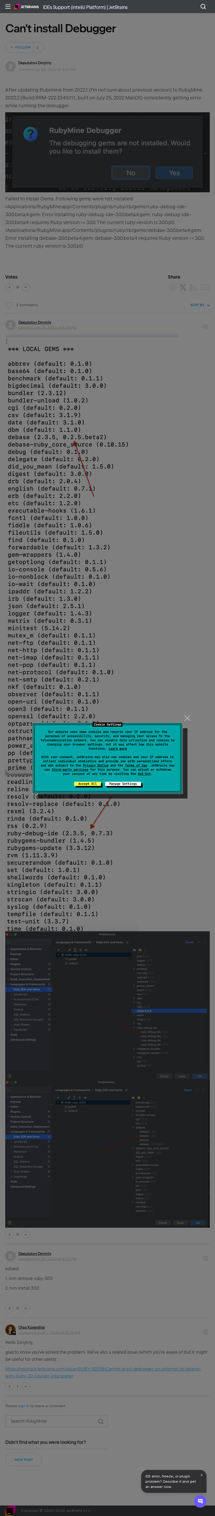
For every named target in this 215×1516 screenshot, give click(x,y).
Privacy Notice (96, 765)
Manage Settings (123, 784)
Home (26, 6)
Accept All (87, 784)
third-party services (70, 770)
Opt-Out (144, 774)
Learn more (118, 749)
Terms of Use (136, 765)
